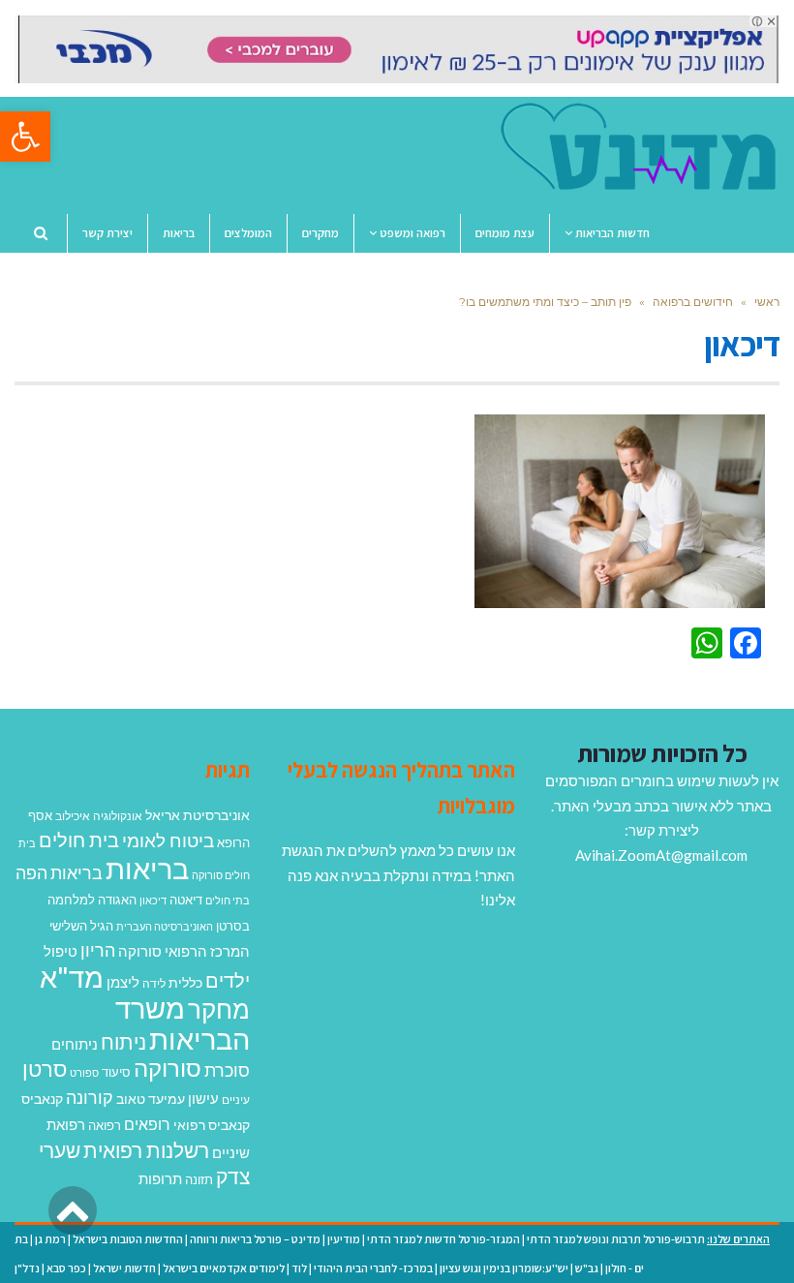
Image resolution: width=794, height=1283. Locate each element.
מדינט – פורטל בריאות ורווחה (255, 1239)
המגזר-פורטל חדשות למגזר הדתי (443, 1239)
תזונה (199, 1179)
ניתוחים (74, 1044)
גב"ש (586, 1268)
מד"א (72, 976)
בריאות (147, 868)
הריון (97, 950)
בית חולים (79, 839)
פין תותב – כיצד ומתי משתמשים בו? (545, 301)
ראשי (766, 301)
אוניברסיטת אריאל (197, 815)
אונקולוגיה (117, 816)
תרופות (160, 1178)
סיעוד (116, 1072)
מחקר (219, 1008)
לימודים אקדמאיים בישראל (224, 1268)
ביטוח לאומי (168, 840)
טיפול (60, 951)
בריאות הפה (59, 873)
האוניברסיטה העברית (164, 926)
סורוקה (167, 1068)
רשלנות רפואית (146, 1150)
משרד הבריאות (182, 1023)
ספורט (84, 1072)
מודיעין (343, 1239)
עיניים (236, 1099)
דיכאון (153, 900)
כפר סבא (66, 1268)
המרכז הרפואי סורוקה (184, 951)
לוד (299, 1268)
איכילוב (72, 816)
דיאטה (185, 900)
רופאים (147, 1124)
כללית (185, 982)
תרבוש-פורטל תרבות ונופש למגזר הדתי (616, 1239)
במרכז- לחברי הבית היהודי (373, 1268)
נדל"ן (27, 1268)
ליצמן (123, 982)
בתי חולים (227, 900)
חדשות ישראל (124, 1268)
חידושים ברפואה (693, 301)
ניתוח (123, 1042)
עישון (203, 1098)
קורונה (89, 1097)
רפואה (104, 1125)
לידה (154, 983)
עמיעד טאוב (150, 1098)
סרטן (44, 1068)
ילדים (227, 980)
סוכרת (227, 1070)
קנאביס (42, 1098)
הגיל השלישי (81, 925)
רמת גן (50, 1239)
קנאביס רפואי (211, 1124)
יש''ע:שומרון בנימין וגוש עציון (504, 1268)
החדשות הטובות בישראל (128, 1239)
